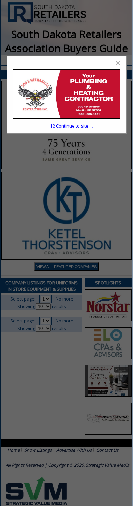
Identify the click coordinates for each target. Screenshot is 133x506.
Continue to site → (72, 126)
